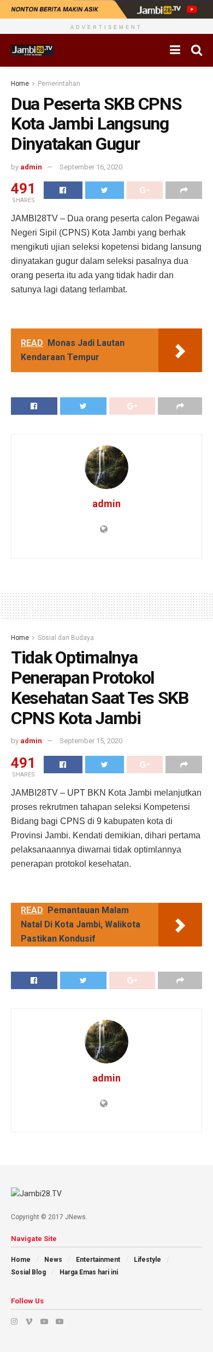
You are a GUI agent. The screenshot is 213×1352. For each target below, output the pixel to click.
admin (31, 167)
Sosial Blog (28, 1272)
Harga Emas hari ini (89, 1272)
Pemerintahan (59, 83)
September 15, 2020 (91, 741)
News (53, 1259)
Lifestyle (147, 1259)
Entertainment (98, 1259)
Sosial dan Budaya (66, 638)
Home (20, 83)
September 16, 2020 (91, 167)
